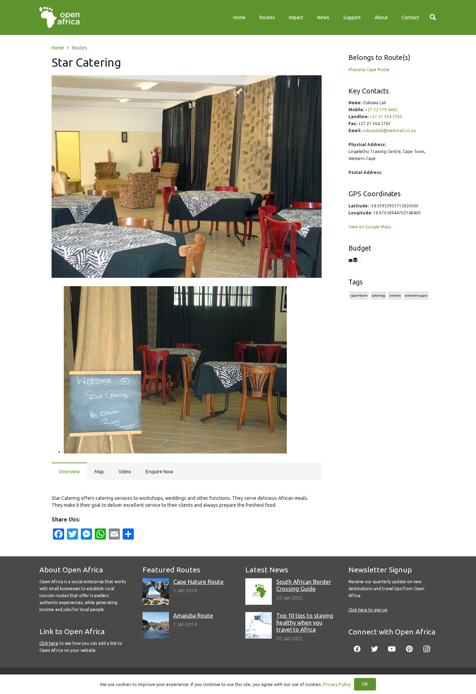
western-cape (416, 295)
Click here (48, 643)
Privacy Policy (337, 684)
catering (378, 295)
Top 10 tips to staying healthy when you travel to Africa (304, 622)
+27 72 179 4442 (381, 109)
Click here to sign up (367, 610)
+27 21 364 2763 (386, 116)
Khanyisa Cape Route (369, 69)
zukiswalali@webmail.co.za (389, 130)
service (395, 295)
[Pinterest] (409, 649)
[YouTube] (392, 649)
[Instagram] (427, 649)
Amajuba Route (193, 615)
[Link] (59, 17)
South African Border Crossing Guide (303, 585)
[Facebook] (357, 649)
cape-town (359, 295)
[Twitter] (374, 649)
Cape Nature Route (198, 581)
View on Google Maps (369, 226)
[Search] (433, 17)
